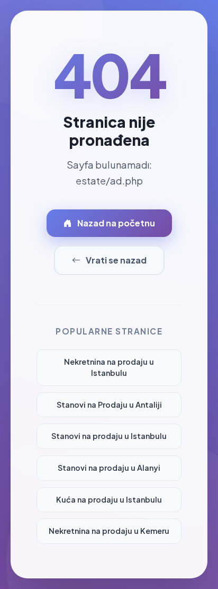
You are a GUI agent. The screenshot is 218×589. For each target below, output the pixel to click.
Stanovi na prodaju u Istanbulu (109, 436)
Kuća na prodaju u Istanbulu (109, 499)
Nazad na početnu (116, 222)
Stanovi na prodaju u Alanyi (109, 467)
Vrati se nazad (116, 260)
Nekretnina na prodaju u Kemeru (109, 530)
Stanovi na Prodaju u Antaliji (109, 404)
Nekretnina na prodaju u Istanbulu (109, 367)
